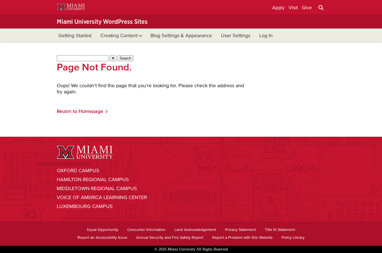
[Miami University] (71, 8)
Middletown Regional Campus (97, 188)
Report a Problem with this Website (242, 237)
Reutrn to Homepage (80, 111)
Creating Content (119, 35)
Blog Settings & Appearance (181, 35)
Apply (278, 7)
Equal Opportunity (102, 229)
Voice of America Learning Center (102, 197)
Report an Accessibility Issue (102, 237)
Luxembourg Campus (85, 206)
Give (307, 7)
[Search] (321, 7)
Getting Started (74, 35)
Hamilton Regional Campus (93, 179)
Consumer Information (146, 229)
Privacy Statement (240, 229)
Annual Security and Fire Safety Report (169, 237)
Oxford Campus (78, 170)
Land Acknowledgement (195, 229)
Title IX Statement (280, 229)
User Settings (235, 35)
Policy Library (293, 237)
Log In (266, 35)
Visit (293, 7)
